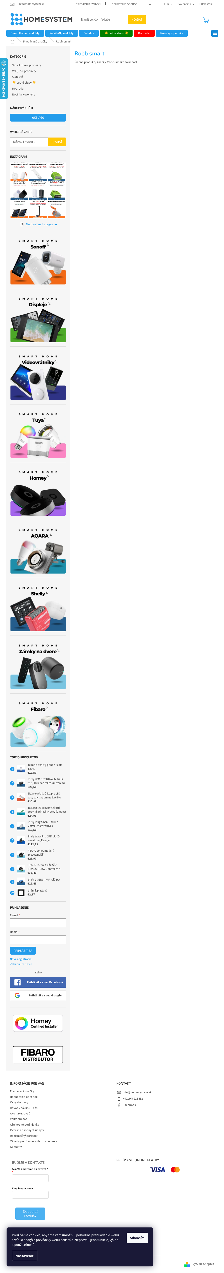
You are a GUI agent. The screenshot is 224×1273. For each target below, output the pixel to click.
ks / (38, 117)
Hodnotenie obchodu (124, 4)
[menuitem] (25, 33)
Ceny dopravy (19, 1102)
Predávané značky (88, 4)
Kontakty (16, 1147)
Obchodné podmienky (24, 1125)
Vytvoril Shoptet (203, 1264)
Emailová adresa (22, 1188)
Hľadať (136, 19)
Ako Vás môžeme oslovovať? (30, 1168)
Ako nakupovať (20, 1113)
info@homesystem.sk (137, 1092)
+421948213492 (133, 1098)
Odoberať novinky (30, 1213)
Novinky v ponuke (23, 94)
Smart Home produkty (26, 65)
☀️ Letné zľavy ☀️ (24, 83)
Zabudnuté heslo (21, 964)
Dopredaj (18, 89)
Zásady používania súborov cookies (33, 1141)
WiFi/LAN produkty (24, 71)
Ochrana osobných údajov (27, 1130)
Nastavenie (25, 1256)
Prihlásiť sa (23, 950)
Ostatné (17, 77)
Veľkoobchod (19, 1119)
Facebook (129, 1105)
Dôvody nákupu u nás (24, 1108)
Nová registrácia (21, 959)
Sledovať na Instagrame (41, 224)
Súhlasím (137, 1238)
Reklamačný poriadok (24, 1136)
